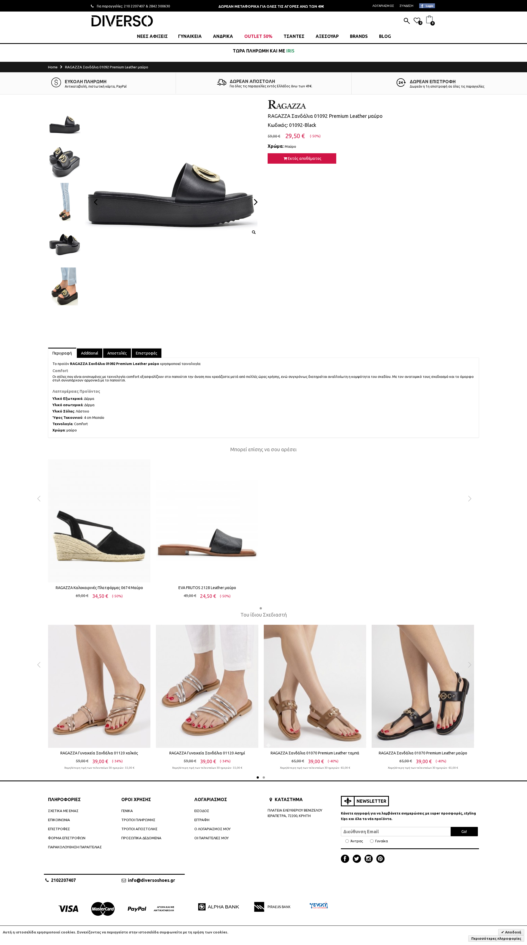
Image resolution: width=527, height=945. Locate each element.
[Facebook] (346, 859)
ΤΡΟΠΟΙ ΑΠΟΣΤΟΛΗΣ (139, 829)
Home (53, 67)
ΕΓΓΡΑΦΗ (201, 820)
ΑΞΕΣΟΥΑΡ (327, 36)
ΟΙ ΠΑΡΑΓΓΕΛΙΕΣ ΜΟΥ (211, 838)
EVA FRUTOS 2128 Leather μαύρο (207, 588)
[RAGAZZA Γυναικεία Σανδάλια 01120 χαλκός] (99, 686)
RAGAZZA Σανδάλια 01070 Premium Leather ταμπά (315, 753)
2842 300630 (159, 6)
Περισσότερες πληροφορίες (496, 938)
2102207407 (63, 880)
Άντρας (357, 841)
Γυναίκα (381, 841)
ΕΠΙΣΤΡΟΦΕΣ (59, 829)
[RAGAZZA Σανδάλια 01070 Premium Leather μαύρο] (423, 686)
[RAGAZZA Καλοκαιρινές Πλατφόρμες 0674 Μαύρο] (99, 520)
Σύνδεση (406, 5)
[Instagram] (370, 859)
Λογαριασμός (383, 5)
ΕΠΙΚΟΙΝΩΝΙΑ (59, 820)
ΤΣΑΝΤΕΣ (294, 36)
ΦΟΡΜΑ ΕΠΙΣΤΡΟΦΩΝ (66, 838)
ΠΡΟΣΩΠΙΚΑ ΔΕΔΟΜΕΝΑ (141, 838)
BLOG (385, 36)
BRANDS (359, 36)
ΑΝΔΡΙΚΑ (223, 36)
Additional (89, 353)
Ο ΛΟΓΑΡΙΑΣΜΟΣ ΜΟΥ (212, 829)
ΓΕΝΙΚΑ (127, 811)
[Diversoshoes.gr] (122, 21)
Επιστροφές (146, 353)
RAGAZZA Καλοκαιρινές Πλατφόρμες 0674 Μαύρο (99, 588)
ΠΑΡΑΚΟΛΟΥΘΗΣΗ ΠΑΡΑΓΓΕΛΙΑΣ (75, 847)
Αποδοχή (512, 932)
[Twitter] (358, 859)
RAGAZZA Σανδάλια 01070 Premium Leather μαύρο (423, 753)
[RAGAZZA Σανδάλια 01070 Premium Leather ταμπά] (315, 686)
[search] (406, 21)
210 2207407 (134, 6)
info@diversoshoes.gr (151, 880)
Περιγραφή (62, 353)
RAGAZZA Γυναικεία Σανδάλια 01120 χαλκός (99, 753)
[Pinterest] (380, 859)
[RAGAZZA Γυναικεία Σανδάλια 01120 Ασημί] (207, 686)
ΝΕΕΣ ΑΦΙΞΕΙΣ (152, 36)
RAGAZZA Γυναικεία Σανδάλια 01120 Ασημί (207, 753)
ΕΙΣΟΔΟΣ (201, 811)
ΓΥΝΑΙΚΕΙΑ (190, 36)
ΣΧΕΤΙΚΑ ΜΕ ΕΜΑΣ (63, 811)
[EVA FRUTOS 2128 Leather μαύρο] (207, 520)
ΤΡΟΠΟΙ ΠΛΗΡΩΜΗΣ (138, 820)
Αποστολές (117, 353)
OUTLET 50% (258, 36)
